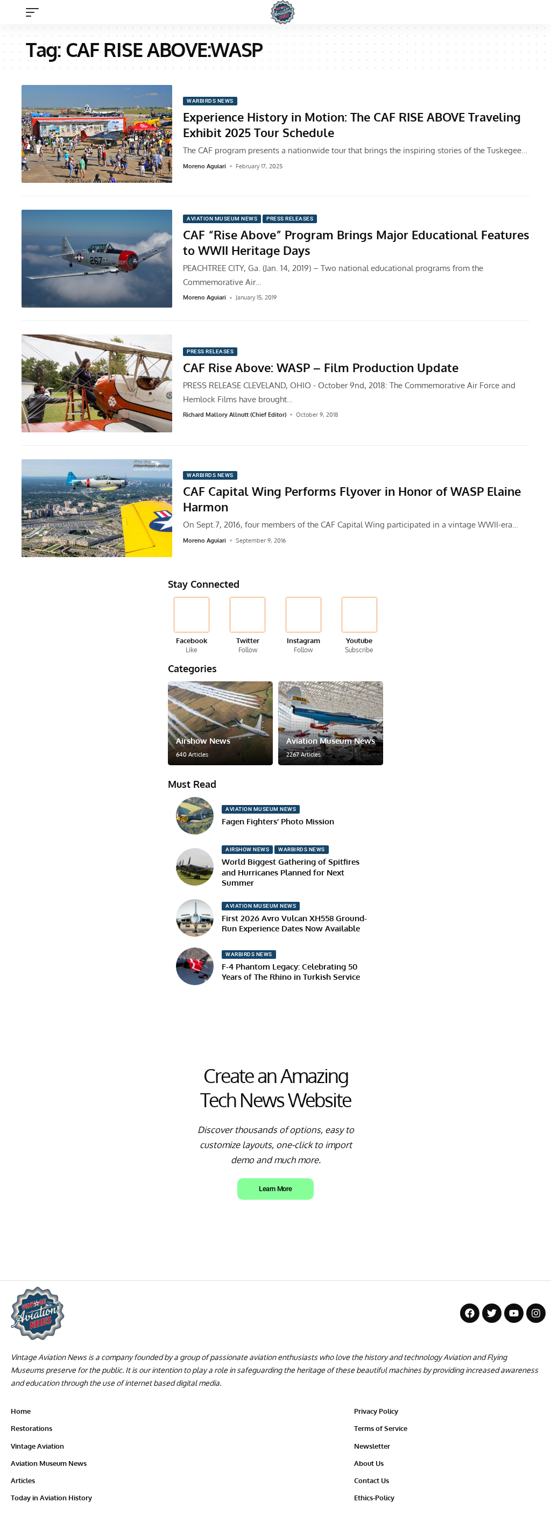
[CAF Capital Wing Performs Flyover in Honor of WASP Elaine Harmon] (97, 508)
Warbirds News (210, 101)
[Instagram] (304, 626)
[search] (532, 12)
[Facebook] (192, 626)
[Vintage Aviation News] (283, 12)
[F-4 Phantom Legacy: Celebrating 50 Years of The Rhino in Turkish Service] (195, 966)
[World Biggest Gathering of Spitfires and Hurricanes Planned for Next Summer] (195, 867)
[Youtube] (359, 626)
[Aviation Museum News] (330, 723)
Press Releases (289, 219)
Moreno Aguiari (204, 166)
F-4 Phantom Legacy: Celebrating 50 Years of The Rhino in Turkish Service (291, 972)
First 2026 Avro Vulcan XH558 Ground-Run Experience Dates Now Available (294, 923)
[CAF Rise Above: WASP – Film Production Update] (97, 383)
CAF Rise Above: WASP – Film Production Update (320, 367)
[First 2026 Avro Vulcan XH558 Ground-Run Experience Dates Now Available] (195, 918)
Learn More (275, 1189)
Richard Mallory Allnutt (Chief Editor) (234, 414)
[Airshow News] (220, 723)
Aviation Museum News (222, 219)
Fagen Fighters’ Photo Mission (278, 821)
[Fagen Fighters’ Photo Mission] (195, 816)
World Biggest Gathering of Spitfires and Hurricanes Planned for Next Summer (290, 872)
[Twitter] (248, 626)
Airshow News (203, 741)
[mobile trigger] (35, 12)
